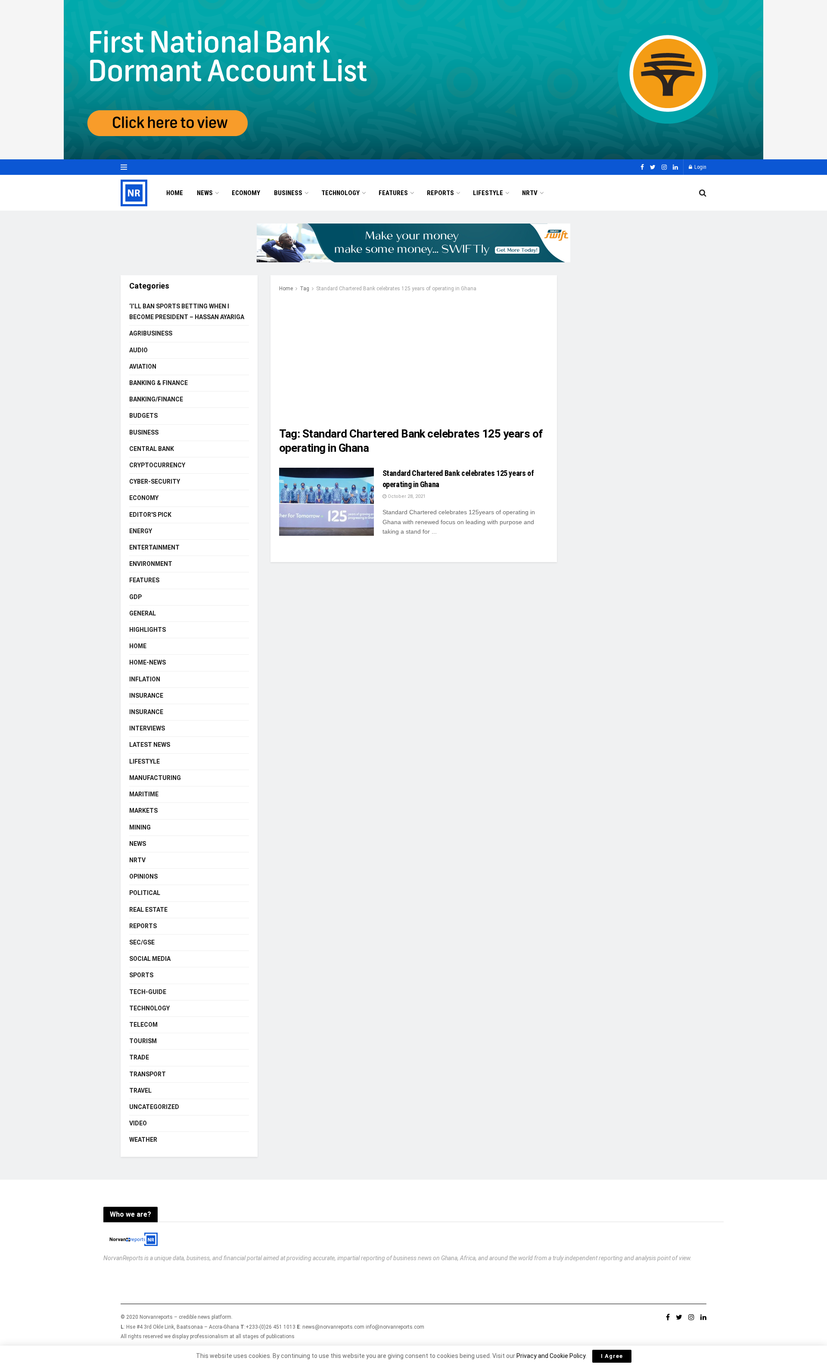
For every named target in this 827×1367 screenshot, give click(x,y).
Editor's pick (150, 514)
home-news (147, 662)
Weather (143, 1139)
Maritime (144, 794)
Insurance (146, 695)
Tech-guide (147, 991)
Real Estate (148, 909)
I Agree (612, 1356)
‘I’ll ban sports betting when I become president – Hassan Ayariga (186, 311)
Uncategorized (154, 1106)
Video (138, 1123)
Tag (304, 289)
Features (393, 193)
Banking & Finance (158, 382)
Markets (143, 810)
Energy (140, 531)
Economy (246, 193)
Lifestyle (488, 193)
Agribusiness (150, 333)
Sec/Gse (142, 942)
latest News (149, 744)
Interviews (147, 728)
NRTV (530, 193)
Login (699, 167)
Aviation (142, 366)
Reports (440, 193)
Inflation (144, 679)
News (205, 193)
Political (144, 892)
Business (288, 193)
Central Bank (151, 448)
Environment (150, 563)
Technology (340, 193)
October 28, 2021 (406, 496)
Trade (139, 1057)
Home (174, 193)
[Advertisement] (413, 358)
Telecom (143, 1024)
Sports (141, 975)
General (142, 613)
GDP (135, 596)
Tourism (143, 1041)
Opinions (143, 876)
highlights (147, 629)
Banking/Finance (156, 399)
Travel (140, 1090)
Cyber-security (154, 481)
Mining (140, 827)
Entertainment (154, 547)
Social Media (150, 958)
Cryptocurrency (157, 465)
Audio (138, 350)
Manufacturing (155, 777)
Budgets (143, 415)
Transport (147, 1074)
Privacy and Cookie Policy (550, 1355)
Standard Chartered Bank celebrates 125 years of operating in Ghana (396, 289)
